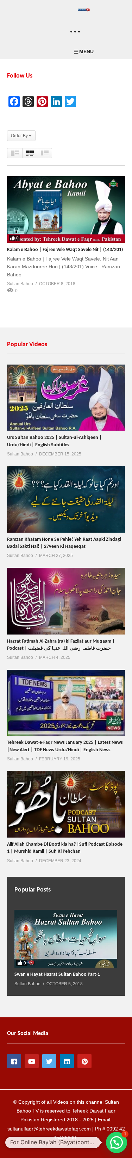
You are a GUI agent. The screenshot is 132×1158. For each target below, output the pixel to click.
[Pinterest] (84, 1061)
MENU (86, 51)
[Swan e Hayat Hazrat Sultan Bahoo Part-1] (65, 939)
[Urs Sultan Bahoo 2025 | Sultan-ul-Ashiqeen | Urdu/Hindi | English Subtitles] (66, 397)
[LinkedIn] (67, 1061)
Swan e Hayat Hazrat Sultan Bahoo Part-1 (57, 974)
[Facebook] (14, 1061)
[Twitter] (49, 1061)
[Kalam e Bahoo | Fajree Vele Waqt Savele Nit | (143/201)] (66, 209)
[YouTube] (32, 1061)
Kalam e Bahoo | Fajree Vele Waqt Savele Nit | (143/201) (65, 249)
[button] (116, 1142)
